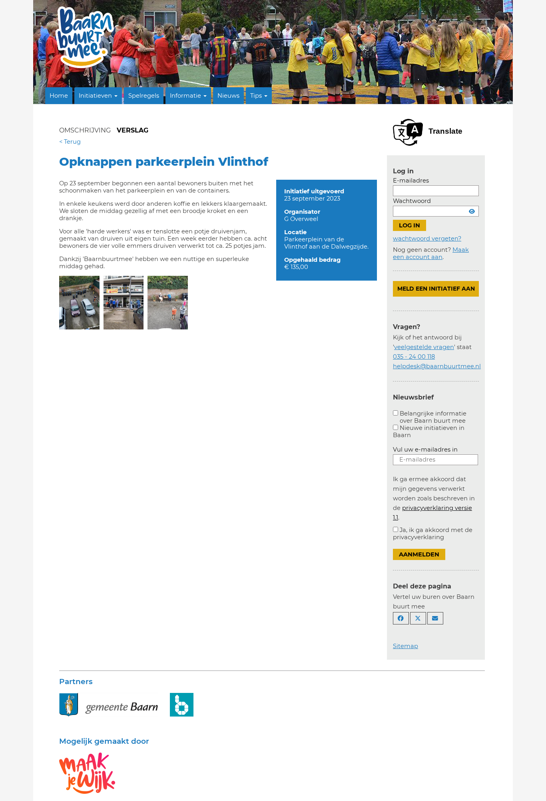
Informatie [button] (186, 95)
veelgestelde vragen (424, 347)
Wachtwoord (412, 201)
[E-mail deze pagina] (435, 618)
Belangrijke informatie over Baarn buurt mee (433, 417)
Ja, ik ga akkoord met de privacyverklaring (432, 533)
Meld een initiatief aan (436, 288)
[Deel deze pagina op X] (418, 618)
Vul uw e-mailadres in (425, 449)
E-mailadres (411, 180)
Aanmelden (419, 554)
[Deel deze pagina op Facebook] (401, 618)
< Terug (70, 141)
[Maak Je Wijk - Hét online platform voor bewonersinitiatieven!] (87, 772)
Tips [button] (256, 95)
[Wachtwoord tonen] (472, 211)
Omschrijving (85, 130)
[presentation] (79, 302)
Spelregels (143, 95)
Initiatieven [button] (96, 95)
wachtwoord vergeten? (427, 238)
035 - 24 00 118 (414, 356)
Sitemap (405, 646)
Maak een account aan (431, 253)
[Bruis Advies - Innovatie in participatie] (181, 704)
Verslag (132, 130)
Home (59, 95)
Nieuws (228, 95)
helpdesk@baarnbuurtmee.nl (437, 366)
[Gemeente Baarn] (108, 704)
